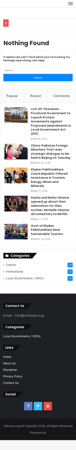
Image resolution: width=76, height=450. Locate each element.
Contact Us (11, 392)
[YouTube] (47, 416)
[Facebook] (28, 416)
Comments (61, 106)
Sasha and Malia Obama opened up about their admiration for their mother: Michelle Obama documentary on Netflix (50, 215)
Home (7, 366)
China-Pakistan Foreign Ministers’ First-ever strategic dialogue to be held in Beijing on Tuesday (51, 161)
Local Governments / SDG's (24, 288)
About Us (9, 373)
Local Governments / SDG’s (22, 346)
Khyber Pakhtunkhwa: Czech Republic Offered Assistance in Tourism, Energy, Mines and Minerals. (49, 187)
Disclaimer (10, 379)
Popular (12, 106)
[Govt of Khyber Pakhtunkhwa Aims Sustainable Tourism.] (16, 241)
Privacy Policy (13, 386)
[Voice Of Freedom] (13, 8)
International (14, 281)
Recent (35, 106)
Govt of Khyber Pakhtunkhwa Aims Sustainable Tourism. (47, 240)
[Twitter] (38, 416)
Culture (11, 274)
